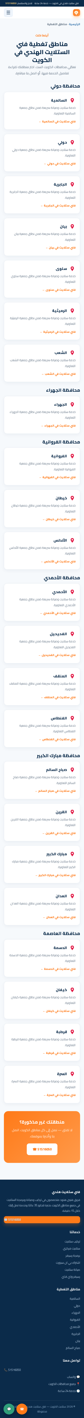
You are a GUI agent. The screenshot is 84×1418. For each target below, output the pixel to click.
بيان (77, 1340)
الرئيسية (74, 24)
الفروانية (75, 1319)
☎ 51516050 (42, 1149)
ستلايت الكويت (76, 12)
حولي (77, 1305)
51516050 (10, 3)
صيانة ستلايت (72, 1269)
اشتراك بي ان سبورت (68, 1262)
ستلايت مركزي (71, 1248)
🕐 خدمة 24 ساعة (69, 1390)
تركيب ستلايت (72, 1241)
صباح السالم (73, 1347)
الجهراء (75, 1312)
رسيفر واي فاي (71, 1276)
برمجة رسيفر (73, 1255)
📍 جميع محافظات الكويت (64, 1383)
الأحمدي (75, 1326)
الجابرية (75, 1333)
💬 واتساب (73, 1376)
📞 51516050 (12, 1369)
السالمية (75, 1298)
